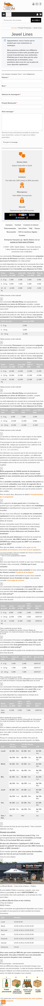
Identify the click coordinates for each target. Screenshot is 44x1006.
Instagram (29, 572)
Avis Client (22, 228)
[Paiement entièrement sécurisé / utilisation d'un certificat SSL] (13, 215)
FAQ (30, 228)
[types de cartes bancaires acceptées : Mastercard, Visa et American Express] (22, 215)
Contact (18, 225)
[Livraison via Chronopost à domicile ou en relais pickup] (20, 218)
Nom (4, 86)
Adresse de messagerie (11, 94)
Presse (37, 228)
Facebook (19, 572)
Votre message (8, 111)
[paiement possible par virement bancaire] (31, 215)
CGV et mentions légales (27, 232)
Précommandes (10, 228)
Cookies (22, 235)
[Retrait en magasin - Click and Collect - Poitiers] (27, 218)
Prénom (5, 77)
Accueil (13, 28)
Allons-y (36, 20)
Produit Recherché (9, 103)
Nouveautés (11, 232)
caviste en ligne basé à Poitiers (22, 242)
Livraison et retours (30, 225)
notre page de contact (15, 580)
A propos (9, 225)
